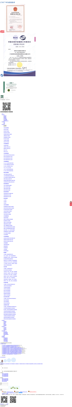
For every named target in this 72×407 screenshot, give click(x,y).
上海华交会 (35, 363)
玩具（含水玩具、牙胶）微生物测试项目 (10, 255)
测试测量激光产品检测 (7, 137)
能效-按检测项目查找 (6, 183)
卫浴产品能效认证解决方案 (8, 174)
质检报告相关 (6, 339)
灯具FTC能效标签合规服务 (8, 185)
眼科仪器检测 (6, 333)
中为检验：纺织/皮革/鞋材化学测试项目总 (10, 298)
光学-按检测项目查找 (6, 143)
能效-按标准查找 (6, 198)
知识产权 (5, 324)
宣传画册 (5, 118)
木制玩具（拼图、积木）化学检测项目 (9, 277)
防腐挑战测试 (6, 246)
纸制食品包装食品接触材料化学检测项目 (10, 312)
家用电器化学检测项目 (7, 293)
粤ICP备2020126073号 (10, 391)
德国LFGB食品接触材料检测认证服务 (9, 228)
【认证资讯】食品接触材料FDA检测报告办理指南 (9, 346)
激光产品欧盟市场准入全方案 (8, 159)
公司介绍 (5, 115)
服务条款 (5, 117)
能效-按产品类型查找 (6, 172)
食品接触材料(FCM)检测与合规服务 (9, 231)
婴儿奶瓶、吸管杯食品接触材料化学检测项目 (10, 309)
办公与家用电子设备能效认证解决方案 (9, 177)
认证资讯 (5, 327)
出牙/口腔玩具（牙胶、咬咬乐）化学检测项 (10, 274)
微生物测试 (5, 252)
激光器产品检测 (6, 129)
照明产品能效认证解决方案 (8, 178)
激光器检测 (5, 331)
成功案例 (5, 325)
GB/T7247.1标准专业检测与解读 (8, 169)
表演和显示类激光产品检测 (8, 134)
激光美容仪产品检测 (7, 132)
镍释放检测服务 (6, 217)
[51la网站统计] (20, 392)
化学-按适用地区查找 (6, 236)
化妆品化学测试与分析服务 (8, 211)
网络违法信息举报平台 (33, 391)
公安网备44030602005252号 (23, 391)
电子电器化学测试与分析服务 (8, 209)
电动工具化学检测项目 (7, 290)
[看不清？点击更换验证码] (14, 387)
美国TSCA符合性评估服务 (7, 222)
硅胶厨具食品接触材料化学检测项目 (9, 317)
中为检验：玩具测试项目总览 (8, 268)
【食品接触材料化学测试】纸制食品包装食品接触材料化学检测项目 (12, 350)
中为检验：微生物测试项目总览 (8, 254)
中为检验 (1, 343)
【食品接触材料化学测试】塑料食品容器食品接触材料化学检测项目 (12, 353)
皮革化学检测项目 (6, 301)
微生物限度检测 (6, 250)
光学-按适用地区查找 (6, 153)
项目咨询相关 (6, 340)
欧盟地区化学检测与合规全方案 (8, 241)
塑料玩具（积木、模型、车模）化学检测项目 (10, 280)
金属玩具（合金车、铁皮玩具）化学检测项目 (10, 276)
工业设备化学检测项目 (7, 287)
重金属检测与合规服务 (7, 220)
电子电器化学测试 (6, 282)
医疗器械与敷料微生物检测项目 (8, 258)
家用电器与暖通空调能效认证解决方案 (9, 180)
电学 (4, 123)
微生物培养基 (32, 363)
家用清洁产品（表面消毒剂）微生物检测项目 (10, 260)
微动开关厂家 (24, 363)
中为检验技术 (17, 363)
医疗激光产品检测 (6, 138)
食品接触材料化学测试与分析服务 (9, 206)
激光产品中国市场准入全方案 (8, 156)
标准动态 (5, 328)
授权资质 (5, 321)
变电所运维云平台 (3, 363)
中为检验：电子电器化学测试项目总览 (9, 284)
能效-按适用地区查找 (6, 191)
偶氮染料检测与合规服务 (7, 223)
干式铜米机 (20, 363)
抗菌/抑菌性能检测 (6, 244)
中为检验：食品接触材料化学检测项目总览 (10, 306)
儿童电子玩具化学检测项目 (8, 285)
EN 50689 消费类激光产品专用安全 (9, 164)
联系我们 (5, 116)
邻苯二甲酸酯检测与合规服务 (8, 225)
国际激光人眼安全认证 (7, 148)
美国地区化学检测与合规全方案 (8, 239)
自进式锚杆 (38, 363)
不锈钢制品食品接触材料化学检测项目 (9, 315)
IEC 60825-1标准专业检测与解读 (8, 170)
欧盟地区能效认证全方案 (7, 196)
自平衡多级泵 (13, 363)
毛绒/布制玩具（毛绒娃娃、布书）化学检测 (10, 279)
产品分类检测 (6, 341)
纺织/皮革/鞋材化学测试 (6, 296)
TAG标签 (4, 343)
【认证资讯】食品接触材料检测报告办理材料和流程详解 (10, 345)
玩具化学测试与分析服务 (7, 214)
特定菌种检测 (6, 247)
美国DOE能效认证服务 (7, 188)
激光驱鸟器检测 (6, 334)
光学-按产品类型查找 (5, 373)
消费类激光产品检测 (7, 135)
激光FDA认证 (6, 151)
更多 (4, 335)
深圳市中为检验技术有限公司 (11, 392)
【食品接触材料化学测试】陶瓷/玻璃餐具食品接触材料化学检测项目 (12, 351)
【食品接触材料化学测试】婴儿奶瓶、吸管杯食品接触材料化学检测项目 (12, 348)
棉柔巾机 (28, 363)
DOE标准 (5, 201)
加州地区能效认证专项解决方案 (8, 193)
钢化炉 (42, 363)
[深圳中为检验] (7, 2)
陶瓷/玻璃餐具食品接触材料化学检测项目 (10, 314)
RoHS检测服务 (6, 234)
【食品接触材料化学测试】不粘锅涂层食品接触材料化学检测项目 (11, 349)
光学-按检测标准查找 (6, 161)
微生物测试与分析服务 (7, 212)
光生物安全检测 (6, 145)
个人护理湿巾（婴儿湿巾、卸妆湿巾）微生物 (10, 263)
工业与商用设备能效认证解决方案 (9, 175)
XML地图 (6, 393)
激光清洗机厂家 (8, 363)
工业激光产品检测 (6, 140)
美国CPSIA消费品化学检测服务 (8, 219)
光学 (4, 122)
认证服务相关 (6, 338)
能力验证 (5, 322)
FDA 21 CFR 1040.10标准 (7, 167)
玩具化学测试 (5, 266)
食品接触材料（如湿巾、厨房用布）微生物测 (10, 257)
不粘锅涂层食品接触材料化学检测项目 (9, 311)
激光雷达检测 (6, 332)
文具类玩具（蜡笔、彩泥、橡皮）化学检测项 (10, 271)
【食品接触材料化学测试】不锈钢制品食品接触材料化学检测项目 (11, 352)
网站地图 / (3, 393)
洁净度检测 (5, 249)
